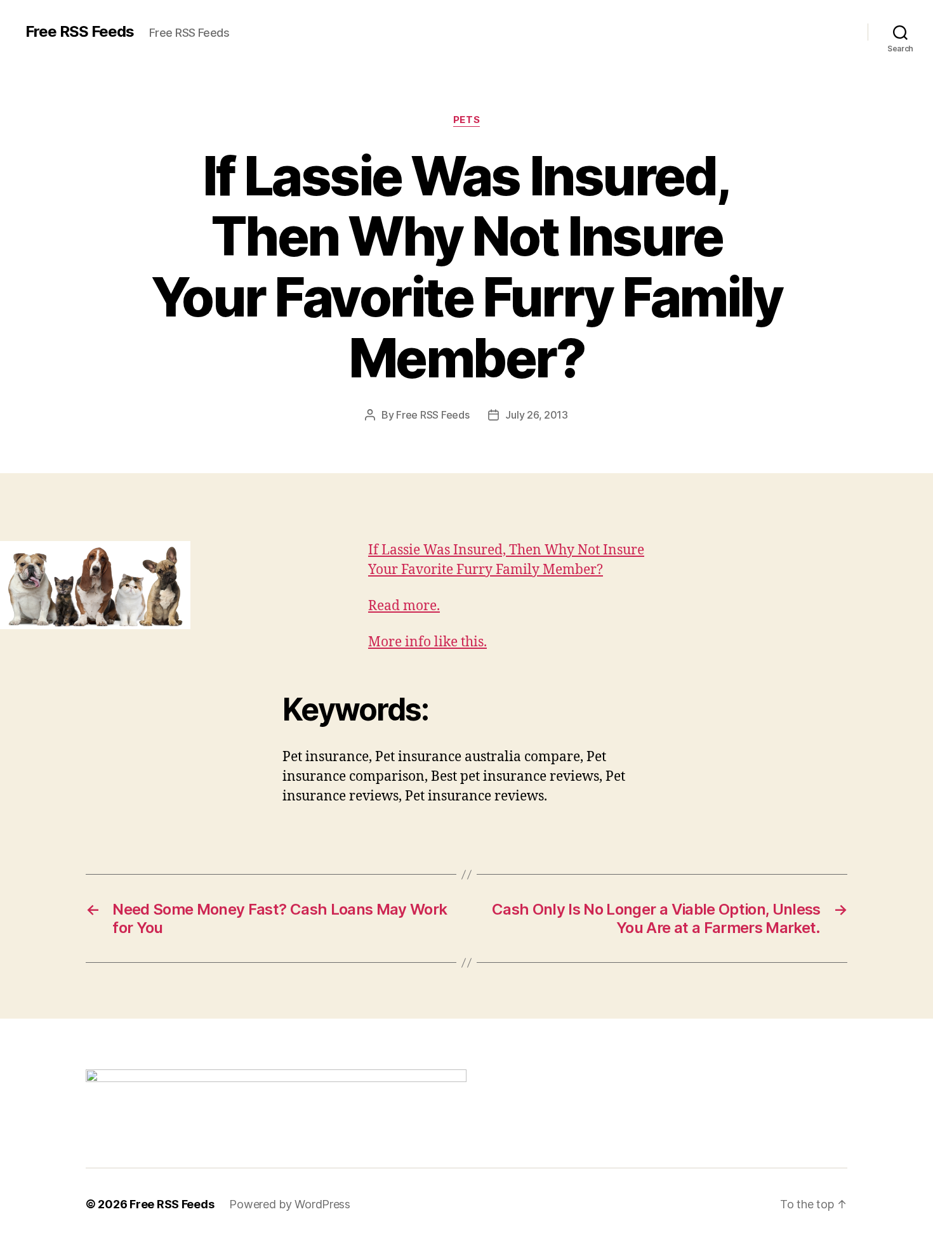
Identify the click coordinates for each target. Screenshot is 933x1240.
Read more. (404, 606)
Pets (466, 120)
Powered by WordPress (289, 1204)
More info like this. (427, 642)
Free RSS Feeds (79, 31)
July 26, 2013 (536, 414)
